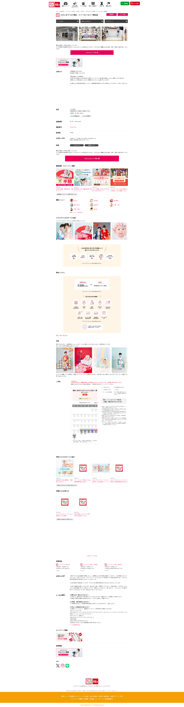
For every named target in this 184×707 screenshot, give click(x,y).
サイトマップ (74, 699)
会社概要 (92, 699)
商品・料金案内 (93, 696)
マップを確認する (75, 116)
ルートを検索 (87, 116)
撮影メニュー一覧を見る (76, 212)
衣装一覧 (101, 696)
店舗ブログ (113, 696)
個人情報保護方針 (109, 699)
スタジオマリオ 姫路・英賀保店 (114, 564)
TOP (57, 11)
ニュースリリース (99, 699)
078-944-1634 (73, 127)
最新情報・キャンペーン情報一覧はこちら (66, 194)
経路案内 (112, 14)
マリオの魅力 (86, 696)
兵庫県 (77, 11)
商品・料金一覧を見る (62, 335)
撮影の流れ (106, 696)
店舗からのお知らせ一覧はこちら (64, 519)
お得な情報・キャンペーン (75, 696)
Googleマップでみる (92, 555)
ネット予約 (135, 3)
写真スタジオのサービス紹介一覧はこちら (66, 485)
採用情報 (86, 699)
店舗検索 (126, 3)
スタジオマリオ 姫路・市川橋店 (90, 564)
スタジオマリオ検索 (70, 11)
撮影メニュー (65, 696)
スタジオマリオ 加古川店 (64, 564)
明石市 (82, 11)
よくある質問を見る (75, 624)
